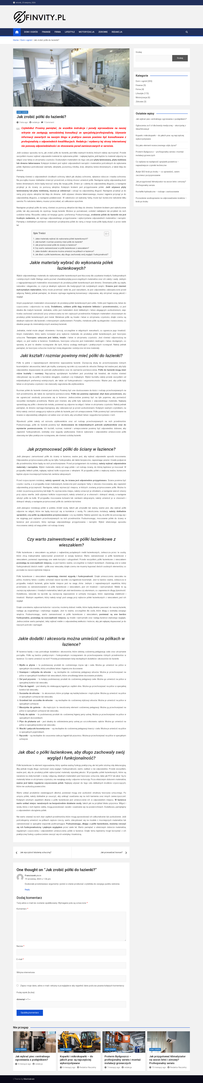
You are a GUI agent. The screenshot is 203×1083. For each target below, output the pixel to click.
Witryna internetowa (26, 972)
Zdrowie (103, 32)
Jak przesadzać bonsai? (112, 852)
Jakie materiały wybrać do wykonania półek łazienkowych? (61, 239)
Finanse (46, 32)
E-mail (20, 959)
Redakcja (117, 32)
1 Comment (49, 122)
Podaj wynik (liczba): (26, 992)
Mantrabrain (29, 1079)
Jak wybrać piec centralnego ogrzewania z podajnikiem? (161, 119)
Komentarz (22, 909)
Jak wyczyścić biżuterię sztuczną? (35, 852)
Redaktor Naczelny (88, 1067)
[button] (105, 234)
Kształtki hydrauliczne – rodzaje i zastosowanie (157, 191)
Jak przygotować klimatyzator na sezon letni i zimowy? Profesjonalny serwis (167, 1060)
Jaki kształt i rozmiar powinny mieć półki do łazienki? (59, 242)
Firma (58, 32)
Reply (27, 889)
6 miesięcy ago (69, 1067)
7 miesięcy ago (113, 1067)
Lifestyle (70, 32)
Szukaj (139, 52)
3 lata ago (23, 122)
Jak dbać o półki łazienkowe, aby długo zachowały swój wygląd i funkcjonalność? (71, 254)
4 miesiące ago (24, 1064)
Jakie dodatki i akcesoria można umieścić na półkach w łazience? (64, 251)
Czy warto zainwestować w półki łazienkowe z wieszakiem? (62, 248)
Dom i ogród (31, 32)
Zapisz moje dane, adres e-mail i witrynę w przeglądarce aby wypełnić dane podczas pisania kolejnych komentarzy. (72, 985)
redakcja (35, 122)
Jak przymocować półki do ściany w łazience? (56, 245)
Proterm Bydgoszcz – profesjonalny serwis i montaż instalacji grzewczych (123, 1060)
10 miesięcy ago (159, 1067)
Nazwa (20, 946)
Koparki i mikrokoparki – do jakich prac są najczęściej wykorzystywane (76, 1060)
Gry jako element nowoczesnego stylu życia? (156, 145)
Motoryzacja (86, 32)
